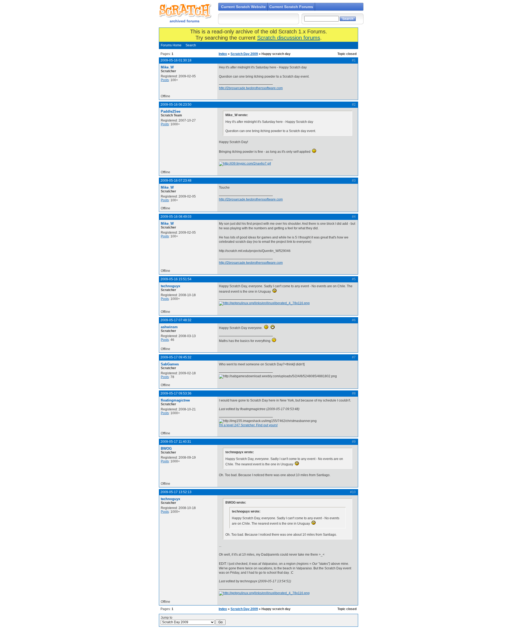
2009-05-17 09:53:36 (175, 393)
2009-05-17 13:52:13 (175, 492)
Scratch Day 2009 (244, 54)
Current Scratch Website (243, 7)
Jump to (166, 617)
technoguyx (170, 286)
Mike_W (167, 67)
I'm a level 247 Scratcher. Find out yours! (248, 425)
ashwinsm (169, 327)
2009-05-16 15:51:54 (175, 279)
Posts (165, 80)
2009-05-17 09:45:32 (175, 357)
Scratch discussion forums (288, 38)
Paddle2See (170, 111)
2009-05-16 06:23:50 (175, 104)
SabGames (170, 364)
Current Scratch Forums (291, 7)
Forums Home (171, 45)
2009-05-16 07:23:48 (175, 180)
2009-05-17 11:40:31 (175, 442)
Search (191, 45)
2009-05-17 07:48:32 (175, 320)
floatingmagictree (175, 400)
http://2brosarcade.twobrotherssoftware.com (251, 88)
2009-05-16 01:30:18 (175, 60)
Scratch (184, 11)
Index (223, 54)
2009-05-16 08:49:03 (175, 217)
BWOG (166, 448)
